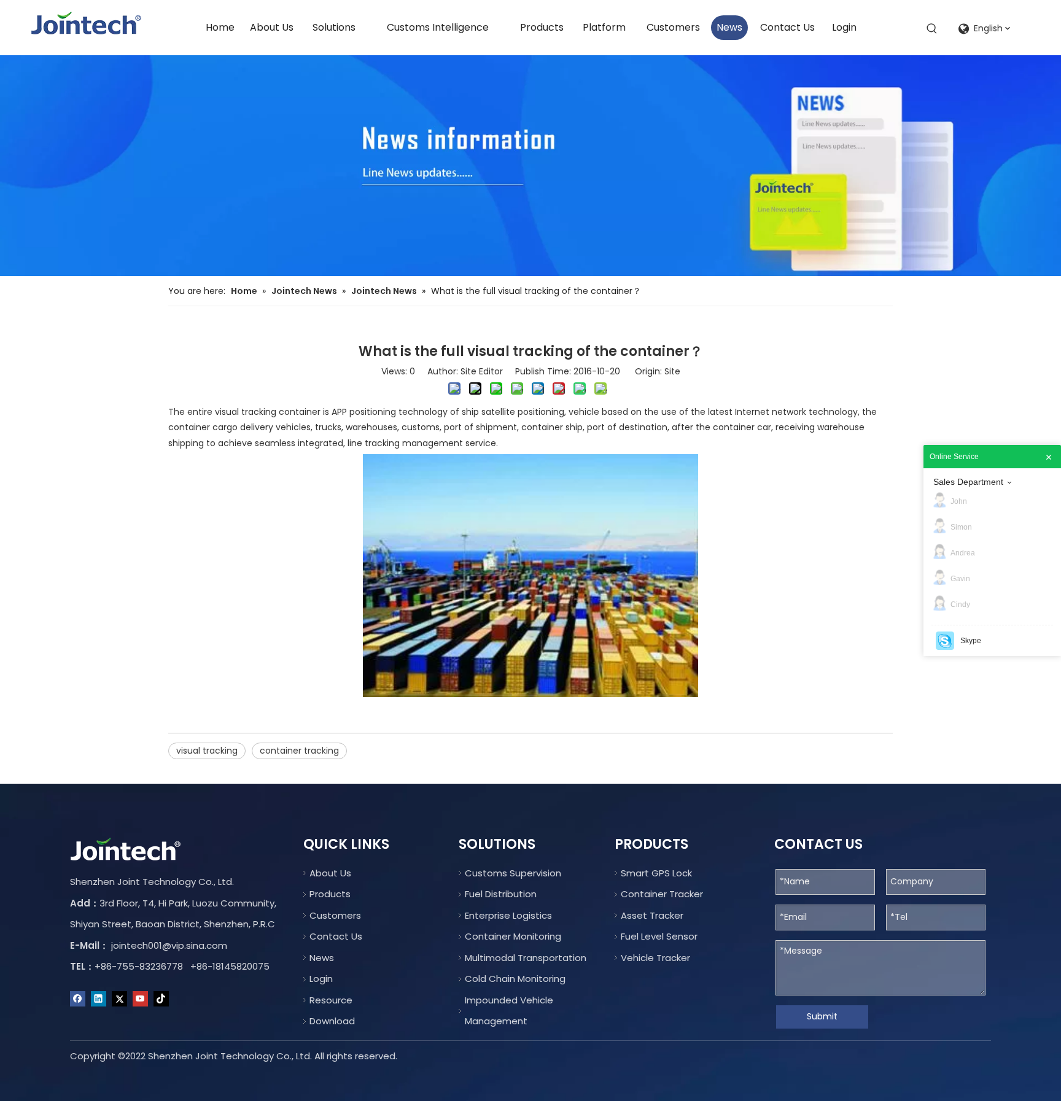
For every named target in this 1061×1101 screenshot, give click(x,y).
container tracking (299, 750)
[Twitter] (119, 999)
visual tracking (207, 750)
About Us (330, 873)
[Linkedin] (98, 999)
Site (672, 371)
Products (330, 893)
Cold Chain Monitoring (515, 978)
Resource (330, 1000)
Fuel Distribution (501, 893)
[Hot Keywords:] (932, 28)
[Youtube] (140, 999)
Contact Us (335, 936)
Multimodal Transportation (525, 957)
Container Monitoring (513, 936)
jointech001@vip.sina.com (169, 945)
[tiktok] (161, 999)
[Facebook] (77, 999)
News (321, 957)
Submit (822, 1016)
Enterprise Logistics (508, 915)
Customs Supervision (513, 873)
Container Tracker (662, 893)
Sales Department (968, 482)
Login (321, 978)
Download (332, 1020)
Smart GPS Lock (656, 873)
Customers (335, 915)
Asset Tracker (652, 915)
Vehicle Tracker (655, 957)
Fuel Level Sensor (659, 936)
